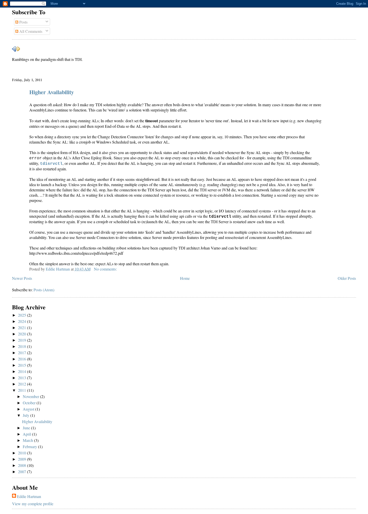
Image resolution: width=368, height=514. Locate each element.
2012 (22, 384)
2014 (22, 371)
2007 (22, 471)
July (26, 415)
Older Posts (347, 278)
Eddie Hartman (29, 496)
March (28, 440)
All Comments (30, 31)
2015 (22, 365)
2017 (22, 352)
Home (185, 278)
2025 (22, 315)
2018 (22, 346)
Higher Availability (51, 92)
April (27, 434)
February (30, 446)
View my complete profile (32, 503)
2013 (22, 377)
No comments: (106, 269)
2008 (22, 465)
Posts (23, 22)
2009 (22, 459)
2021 (22, 327)
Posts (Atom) (44, 289)
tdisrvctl (51, 164)
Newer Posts (22, 278)
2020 (22, 333)
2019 (22, 340)
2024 (22, 321)
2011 (22, 390)
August (29, 409)
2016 (22, 358)
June (27, 427)
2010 (22, 452)
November (31, 396)
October (30, 402)
